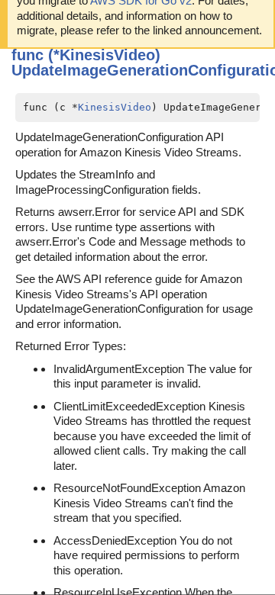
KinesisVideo (114, 107)
